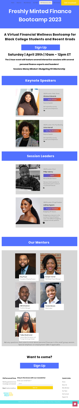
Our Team (64, 391)
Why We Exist (65, 388)
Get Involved (65, 394)
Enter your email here (23, 380)
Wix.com (45, 401)
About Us (64, 385)
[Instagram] (44, 223)
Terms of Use (50, 401)
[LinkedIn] (44, 110)
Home (63, 382)
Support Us (65, 397)
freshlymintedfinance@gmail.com (14, 388)
